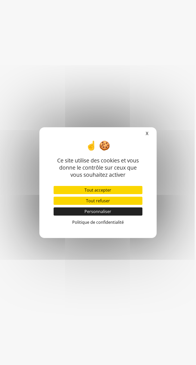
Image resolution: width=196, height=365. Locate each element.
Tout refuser (98, 201)
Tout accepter (97, 190)
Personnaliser (97, 211)
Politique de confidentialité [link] (98, 222)
